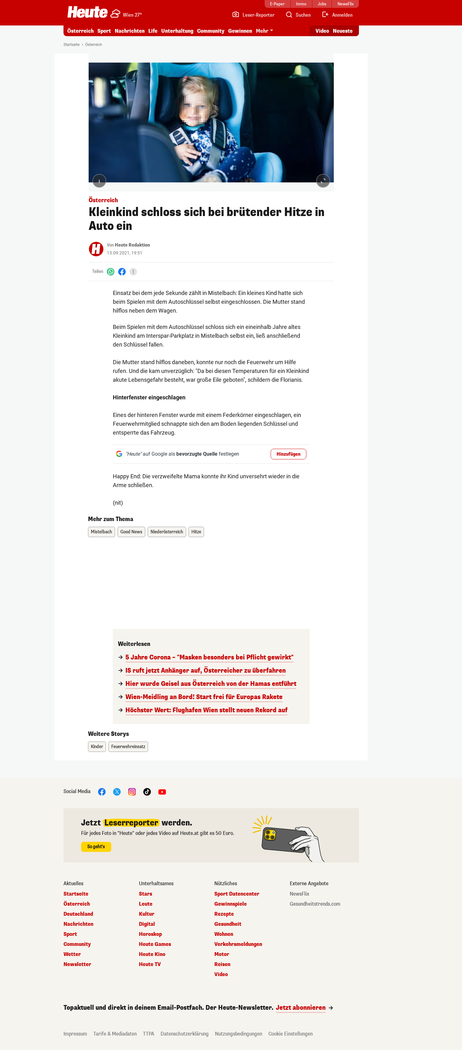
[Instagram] (132, 791)
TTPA (148, 1034)
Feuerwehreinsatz (128, 747)
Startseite (71, 44)
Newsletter (77, 964)
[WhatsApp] (110, 272)
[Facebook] (122, 272)
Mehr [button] (262, 31)
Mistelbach (101, 532)
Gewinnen (240, 31)
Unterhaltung (177, 31)
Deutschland (78, 914)
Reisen (222, 964)
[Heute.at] (87, 12)
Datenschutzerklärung (185, 1034)
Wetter (72, 954)
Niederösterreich (167, 532)
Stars (145, 894)
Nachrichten (78, 924)
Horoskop (150, 934)
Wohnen (223, 934)
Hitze (196, 532)
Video (322, 31)
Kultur (146, 914)
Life (152, 31)
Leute (145, 904)
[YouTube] (162, 791)
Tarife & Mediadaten (115, 1034)
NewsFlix (299, 894)
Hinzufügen (288, 454)
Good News (131, 532)
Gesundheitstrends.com (315, 904)
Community (210, 31)
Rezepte (224, 914)
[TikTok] (147, 791)
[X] (117, 791)
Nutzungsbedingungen (238, 1034)
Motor (221, 954)
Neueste (343, 31)
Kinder (97, 747)
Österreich (80, 31)
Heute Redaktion (132, 245)
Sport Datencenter (236, 894)
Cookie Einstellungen (290, 1034)
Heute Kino (152, 954)
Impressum (75, 1034)
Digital (147, 924)
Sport (104, 31)
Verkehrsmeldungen (238, 944)
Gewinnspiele (230, 904)
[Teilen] (133, 271)
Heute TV (150, 964)
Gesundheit (227, 924)
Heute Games (155, 944)
